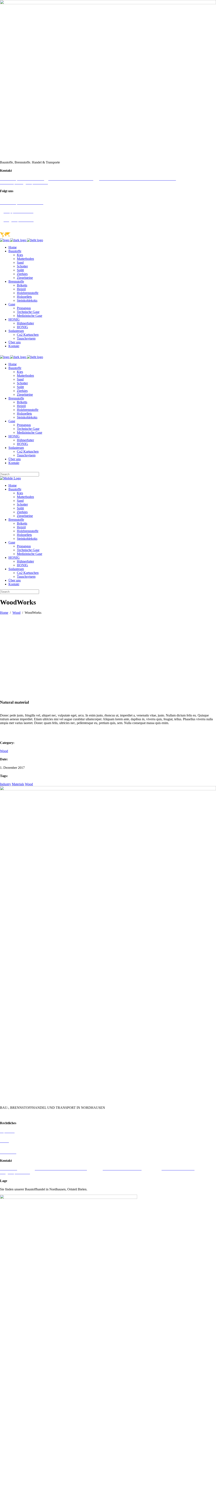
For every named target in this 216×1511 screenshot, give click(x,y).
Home (4, 612)
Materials (18, 784)
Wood (16, 612)
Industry (5, 784)
